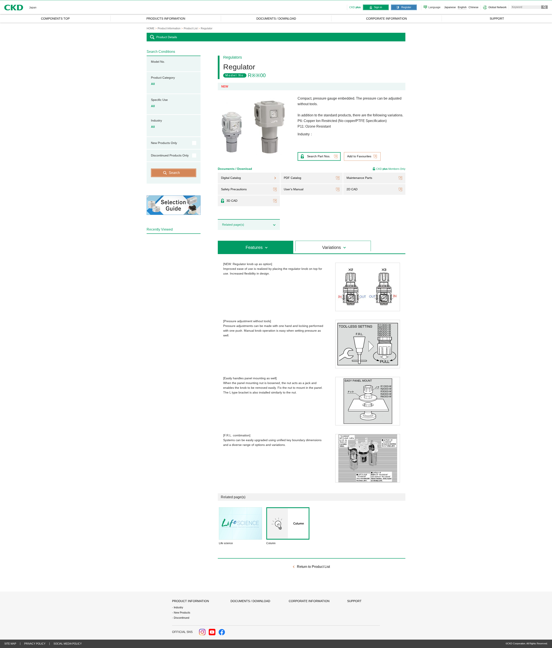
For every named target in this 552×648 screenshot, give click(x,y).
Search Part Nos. (318, 156)
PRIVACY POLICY (34, 643)
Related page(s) (233, 224)
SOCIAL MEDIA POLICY (67, 643)
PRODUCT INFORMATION (190, 601)
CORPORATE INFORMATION (309, 601)
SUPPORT (354, 601)
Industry (178, 607)
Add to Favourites (359, 156)
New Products (182, 612)
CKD (13, 7)
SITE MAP (10, 643)
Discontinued (181, 617)
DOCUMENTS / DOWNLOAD (250, 601)
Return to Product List (313, 566)
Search (174, 173)
